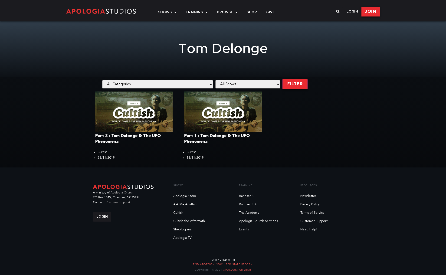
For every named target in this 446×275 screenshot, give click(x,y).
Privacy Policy (310, 204)
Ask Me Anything (186, 204)
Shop (252, 12)
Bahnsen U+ (248, 204)
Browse (225, 12)
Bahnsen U (247, 196)
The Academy (249, 212)
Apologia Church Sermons (258, 221)
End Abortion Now (208, 264)
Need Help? (309, 229)
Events (244, 229)
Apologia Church (122, 192)
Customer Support (117, 202)
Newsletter (308, 196)
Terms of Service (312, 212)
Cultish (103, 152)
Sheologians (182, 229)
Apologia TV (182, 237)
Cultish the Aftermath (189, 221)
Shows (165, 12)
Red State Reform (239, 264)
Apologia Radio (184, 196)
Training (194, 12)
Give (270, 12)
